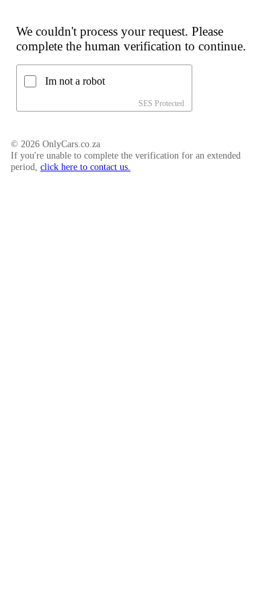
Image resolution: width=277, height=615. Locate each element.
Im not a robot (75, 81)
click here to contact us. (85, 166)
